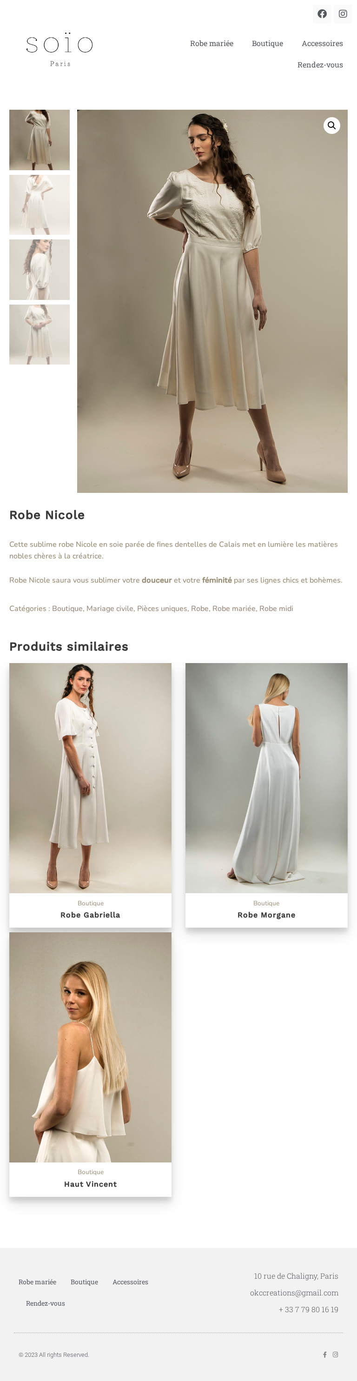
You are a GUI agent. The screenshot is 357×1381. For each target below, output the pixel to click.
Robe (200, 609)
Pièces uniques (162, 609)
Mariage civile (109, 609)
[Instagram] (343, 14)
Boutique (267, 43)
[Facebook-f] (325, 1355)
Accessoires (322, 43)
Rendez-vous (320, 64)
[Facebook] (322, 14)
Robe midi (276, 609)
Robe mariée (211, 43)
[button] (332, 125)
